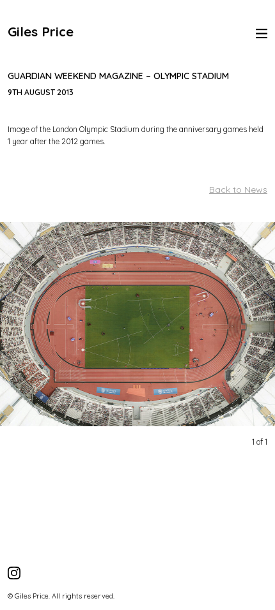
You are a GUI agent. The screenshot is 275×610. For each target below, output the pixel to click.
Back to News (238, 189)
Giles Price (41, 32)
